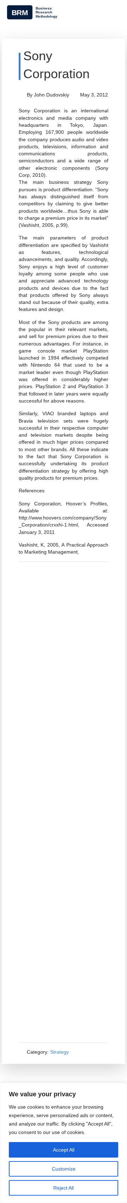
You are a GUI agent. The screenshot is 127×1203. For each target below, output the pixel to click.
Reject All (63, 1188)
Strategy (59, 1052)
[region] (63, 1143)
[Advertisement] (63, 802)
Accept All (63, 1150)
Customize (63, 1169)
